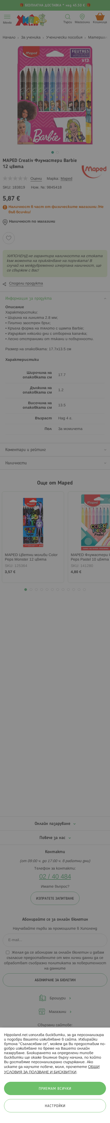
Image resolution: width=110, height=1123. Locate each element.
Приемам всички (55, 1089)
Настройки (55, 1106)
